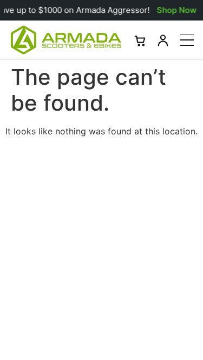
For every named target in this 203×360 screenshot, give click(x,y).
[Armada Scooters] (66, 40)
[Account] (163, 40)
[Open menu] (187, 40)
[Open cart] (140, 40)
